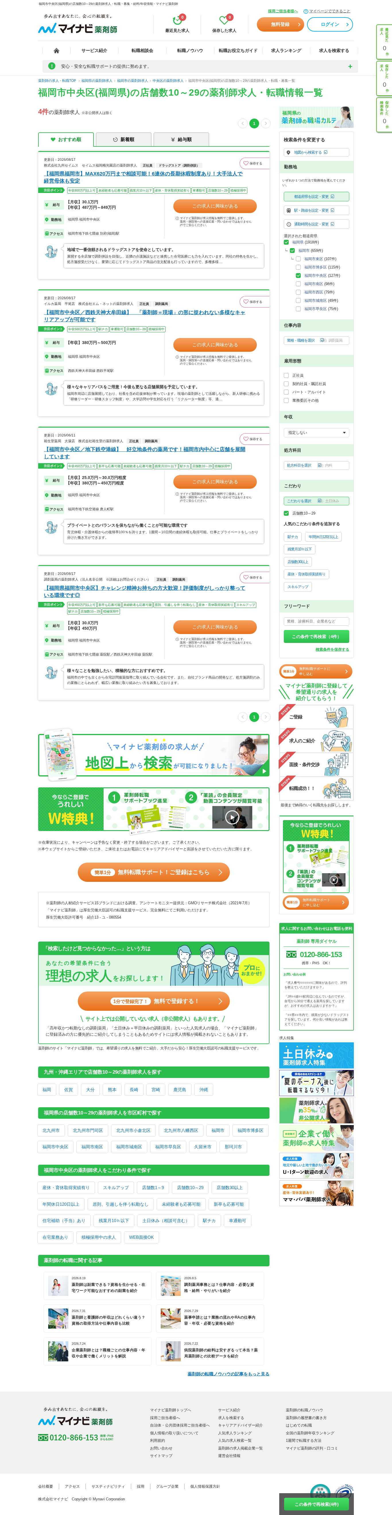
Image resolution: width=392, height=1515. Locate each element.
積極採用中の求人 (98, 1237)
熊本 (112, 1089)
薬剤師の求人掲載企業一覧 (240, 1448)
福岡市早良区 (168, 1146)
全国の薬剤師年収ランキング (310, 1433)
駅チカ (209, 1220)
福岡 (46, 1089)
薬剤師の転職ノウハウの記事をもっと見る (228, 1373)
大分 (90, 1089)
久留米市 (202, 1146)
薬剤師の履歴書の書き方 (306, 1418)
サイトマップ (161, 1456)
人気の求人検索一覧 (235, 1440)
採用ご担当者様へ (283, 11)
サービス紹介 (94, 50)
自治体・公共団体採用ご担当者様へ (180, 1425)
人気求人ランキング (235, 1433)
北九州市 (51, 1130)
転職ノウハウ (190, 50)
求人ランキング (286, 50)
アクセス (72, 1486)
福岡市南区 (92, 1146)
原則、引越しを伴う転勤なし (121, 1204)
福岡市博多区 (250, 1130)
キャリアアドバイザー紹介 (240, 1425)
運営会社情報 (229, 1456)
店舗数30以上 (230, 1187)
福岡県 (298, 242)
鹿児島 (179, 1089)
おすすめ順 (69, 139)
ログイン (330, 24)
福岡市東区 (313, 259)
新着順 (127, 139)
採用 (140, 1486)
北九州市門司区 (88, 1130)
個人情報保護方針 (205, 1486)
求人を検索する (334, 50)
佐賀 (68, 1089)
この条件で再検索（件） (316, 636)
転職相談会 (142, 50)
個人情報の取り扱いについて (174, 1433)
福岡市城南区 (129, 1146)
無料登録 (280, 24)
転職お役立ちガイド (238, 50)
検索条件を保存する (332, 649)
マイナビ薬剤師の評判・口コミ (312, 1448)
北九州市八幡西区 (181, 1130)
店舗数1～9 (153, 1187)
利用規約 (157, 1440)
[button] (254, 163)
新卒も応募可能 (229, 1204)
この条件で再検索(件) (317, 1504)
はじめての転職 (299, 1425)
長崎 (134, 1089)
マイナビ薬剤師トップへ (170, 1410)
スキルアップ (116, 1187)
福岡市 (217, 1130)
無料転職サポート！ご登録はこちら (152, 872)
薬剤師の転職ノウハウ (304, 1410)
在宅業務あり (55, 1237)
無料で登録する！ (156, 1001)
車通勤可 (237, 1220)
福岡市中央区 (55, 1146)
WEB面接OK (141, 1237)
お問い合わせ (161, 1448)
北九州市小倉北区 (133, 1130)
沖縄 (203, 1089)
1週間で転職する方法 (303, 1440)
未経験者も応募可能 (181, 1204)
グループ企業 (167, 1486)
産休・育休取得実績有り (66, 1187)
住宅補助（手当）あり (64, 1220)
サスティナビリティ (108, 1486)
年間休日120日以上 (60, 1204)
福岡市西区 (313, 292)
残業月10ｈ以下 (114, 1220)
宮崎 (156, 1089)
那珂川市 (233, 1146)
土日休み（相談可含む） (166, 1220)
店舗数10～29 (190, 1187)
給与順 (185, 139)
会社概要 (45, 1486)
